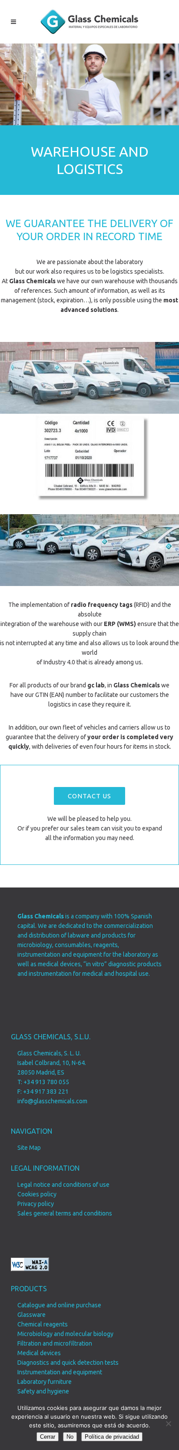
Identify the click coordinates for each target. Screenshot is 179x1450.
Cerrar (47, 1436)
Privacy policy (35, 1203)
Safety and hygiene (43, 1391)
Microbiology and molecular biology (65, 1333)
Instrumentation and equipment (59, 1372)
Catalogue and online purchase (59, 1305)
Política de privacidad (112, 1436)
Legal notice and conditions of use (63, 1184)
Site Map (29, 1147)
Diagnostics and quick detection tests (68, 1362)
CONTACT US (89, 796)
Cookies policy (36, 1194)
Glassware (31, 1314)
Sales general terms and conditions (64, 1213)
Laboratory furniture (44, 1381)
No (69, 1436)
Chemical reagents (42, 1324)
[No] (168, 1423)
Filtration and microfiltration (54, 1343)
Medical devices (39, 1353)
